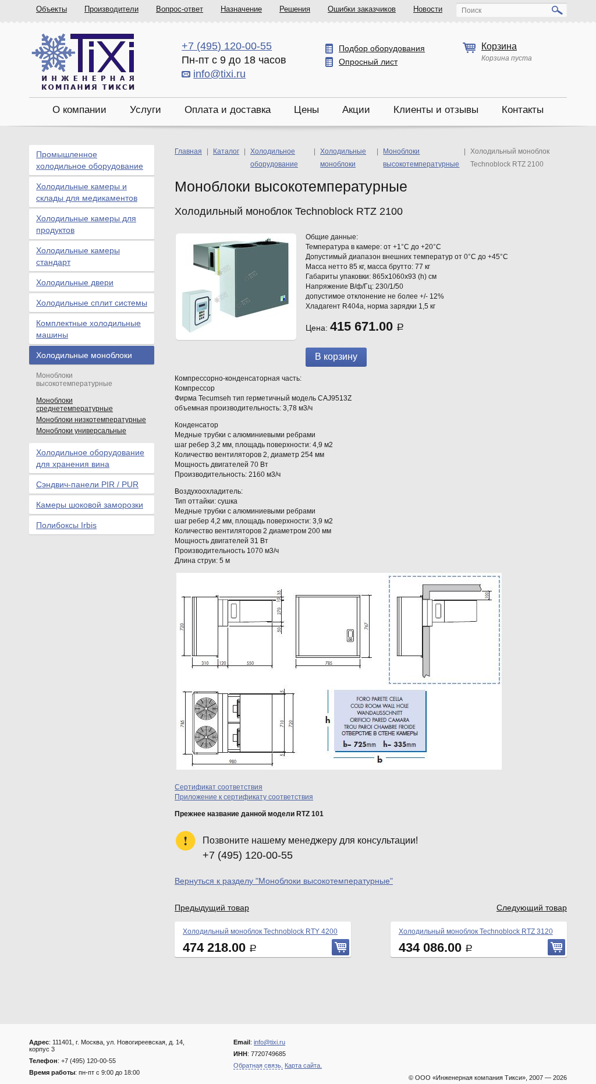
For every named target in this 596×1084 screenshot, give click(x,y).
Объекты (51, 9)
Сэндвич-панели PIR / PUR (87, 484)
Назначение (241, 9)
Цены (306, 109)
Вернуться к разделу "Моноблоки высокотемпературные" (284, 880)
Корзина (499, 46)
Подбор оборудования (382, 48)
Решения (294, 9)
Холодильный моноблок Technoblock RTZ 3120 (476, 931)
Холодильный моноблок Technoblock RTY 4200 (260, 931)
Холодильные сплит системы (91, 302)
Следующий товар (531, 907)
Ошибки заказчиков (362, 9)
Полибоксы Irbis (66, 525)
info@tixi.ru (219, 74)
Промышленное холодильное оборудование (89, 160)
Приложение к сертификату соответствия (244, 797)
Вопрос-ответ (179, 9)
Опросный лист (368, 61)
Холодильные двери (74, 282)
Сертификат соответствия (218, 787)
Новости (427, 9)
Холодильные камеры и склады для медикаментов (86, 192)
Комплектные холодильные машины (88, 328)
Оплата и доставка (228, 109)
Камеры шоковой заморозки (89, 504)
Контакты (523, 109)
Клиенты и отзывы (435, 109)
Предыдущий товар (212, 907)
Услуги (145, 109)
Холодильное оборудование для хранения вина (90, 458)
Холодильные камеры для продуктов (86, 224)
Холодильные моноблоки (84, 355)
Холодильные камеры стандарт (78, 256)
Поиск (471, 10)
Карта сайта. (303, 1065)
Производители (111, 9)
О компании (79, 109)
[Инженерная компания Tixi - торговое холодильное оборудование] (83, 61)
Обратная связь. (258, 1065)
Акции (356, 109)
